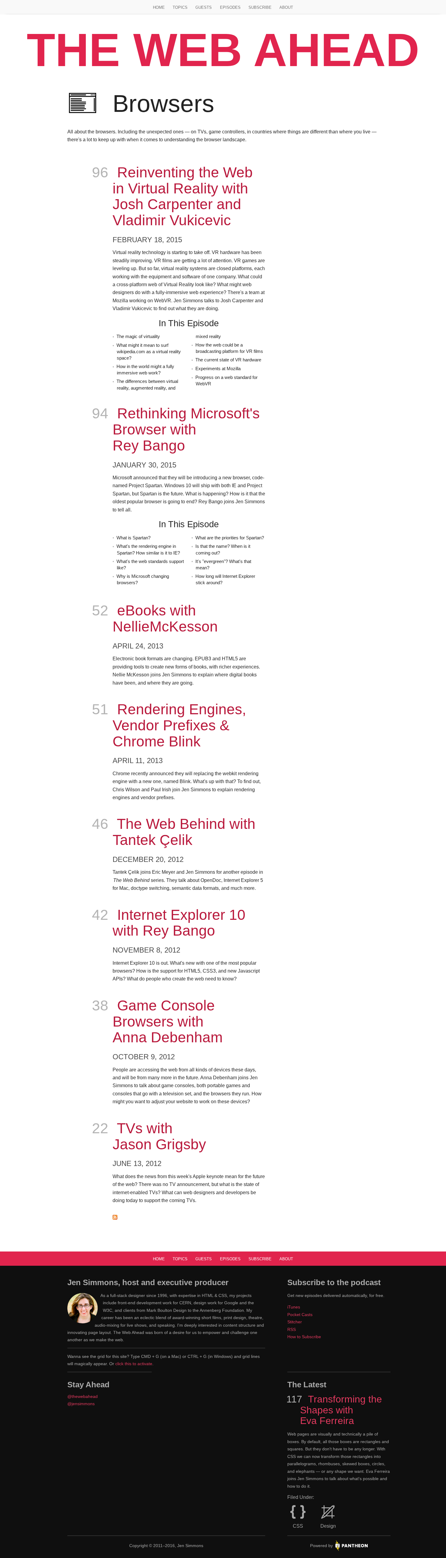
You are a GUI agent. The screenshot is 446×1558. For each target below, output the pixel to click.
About (286, 7)
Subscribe (260, 7)
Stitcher (294, 1321)
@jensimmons (81, 1403)
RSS (291, 1329)
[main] (223, 656)
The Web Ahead (223, 50)
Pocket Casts (300, 1314)
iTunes (293, 1307)
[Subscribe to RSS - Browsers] (189, 1218)
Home (159, 7)
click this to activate (133, 1363)
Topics (180, 7)
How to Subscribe (304, 1336)
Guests (203, 7)
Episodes (230, 7)
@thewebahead (82, 1396)
